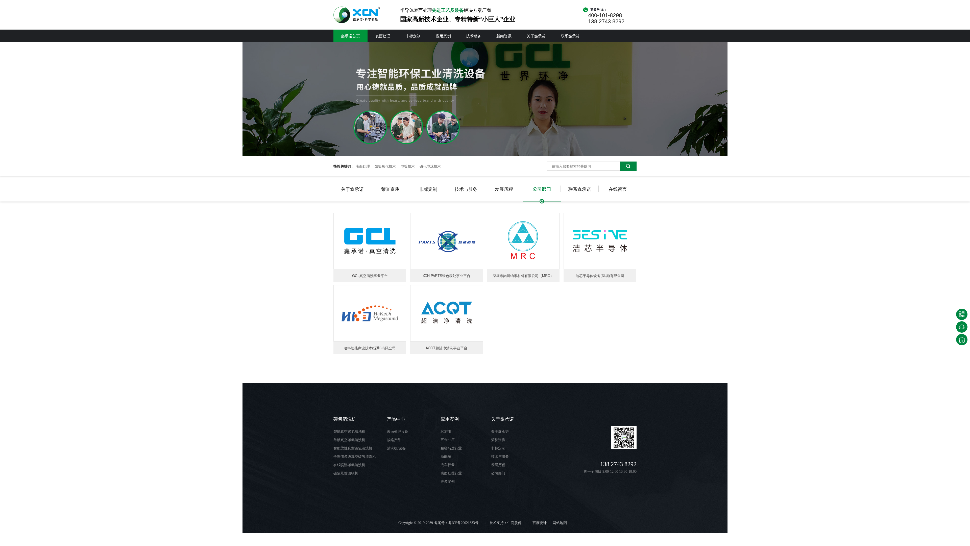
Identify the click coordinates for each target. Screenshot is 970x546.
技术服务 (473, 35)
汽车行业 (448, 465)
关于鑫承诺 (536, 35)
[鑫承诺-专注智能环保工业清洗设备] (485, 154)
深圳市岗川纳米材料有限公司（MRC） (523, 275)
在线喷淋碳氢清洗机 (349, 465)
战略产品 (394, 440)
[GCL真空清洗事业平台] (370, 241)
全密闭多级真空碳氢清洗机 (354, 457)
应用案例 (443, 35)
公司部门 (542, 189)
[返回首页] (961, 339)
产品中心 (396, 419)
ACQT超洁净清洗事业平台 (446, 347)
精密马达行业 (451, 448)
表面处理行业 (451, 473)
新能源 (446, 457)
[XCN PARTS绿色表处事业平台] (446, 241)
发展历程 (504, 189)
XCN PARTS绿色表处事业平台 (446, 275)
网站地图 (560, 523)
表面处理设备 (397, 432)
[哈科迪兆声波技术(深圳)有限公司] (370, 313)
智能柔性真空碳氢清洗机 (352, 448)
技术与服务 (466, 189)
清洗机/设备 (396, 448)
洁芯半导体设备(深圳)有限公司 (600, 275)
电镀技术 (408, 166)
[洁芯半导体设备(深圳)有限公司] (600, 241)
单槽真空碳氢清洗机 (349, 440)
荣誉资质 (390, 189)
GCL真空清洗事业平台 (370, 275)
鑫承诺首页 (350, 35)
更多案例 (448, 482)
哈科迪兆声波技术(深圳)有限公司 (370, 347)
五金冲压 (448, 440)
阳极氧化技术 (385, 166)
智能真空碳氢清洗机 (349, 432)
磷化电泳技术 (430, 166)
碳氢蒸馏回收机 (345, 473)
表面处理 (382, 35)
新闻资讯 (504, 35)
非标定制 (413, 35)
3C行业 (446, 432)
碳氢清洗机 (344, 419)
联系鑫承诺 (570, 35)
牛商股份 (514, 523)
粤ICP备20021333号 (463, 523)
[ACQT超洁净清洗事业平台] (446, 313)
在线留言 (618, 189)
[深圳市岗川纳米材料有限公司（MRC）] (523, 241)
